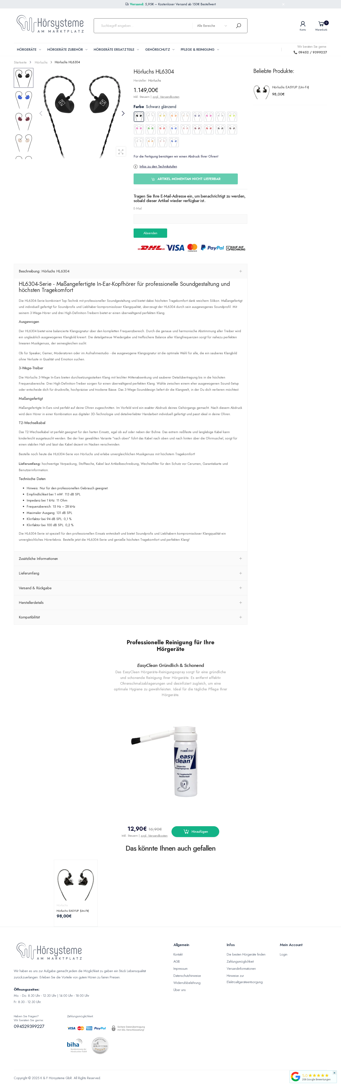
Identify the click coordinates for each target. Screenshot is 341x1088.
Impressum (180, 968)
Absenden (150, 233)
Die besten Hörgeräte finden (246, 954)
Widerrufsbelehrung (186, 982)
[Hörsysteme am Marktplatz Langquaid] (295, 1076)
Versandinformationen (241, 968)
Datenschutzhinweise (187, 975)
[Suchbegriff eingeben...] (238, 25)
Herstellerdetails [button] (31, 602)
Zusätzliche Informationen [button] (38, 558)
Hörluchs (62, 905)
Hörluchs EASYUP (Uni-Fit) (290, 87)
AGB (176, 961)
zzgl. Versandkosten (166, 96)
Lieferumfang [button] (29, 573)
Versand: (137, 4)
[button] (123, 113)
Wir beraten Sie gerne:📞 (310, 49)
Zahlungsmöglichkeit (240, 961)
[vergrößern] (121, 151)
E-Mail (138, 208)
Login (283, 954)
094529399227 (29, 1026)
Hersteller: (141, 80)
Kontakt (178, 954)
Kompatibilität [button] (29, 617)
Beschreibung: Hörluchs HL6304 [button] (44, 271)
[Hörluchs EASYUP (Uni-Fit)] (261, 90)
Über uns (179, 989)
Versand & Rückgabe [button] (35, 588)
